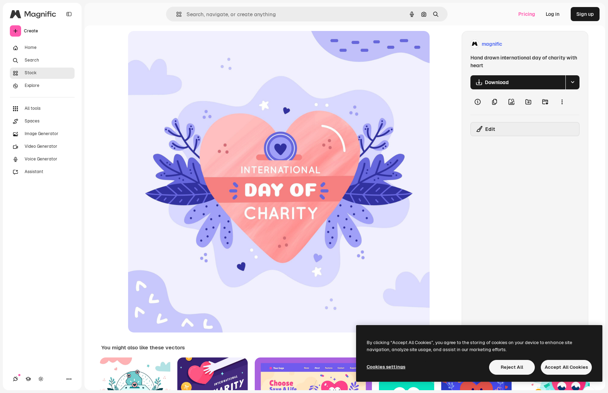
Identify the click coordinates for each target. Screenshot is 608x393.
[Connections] (15, 379)
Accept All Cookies (566, 367)
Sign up (585, 14)
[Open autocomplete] (176, 14)
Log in (552, 14)
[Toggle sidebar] (69, 14)
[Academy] (28, 379)
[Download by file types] (572, 82)
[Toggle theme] (40, 379)
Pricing (526, 14)
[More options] (562, 102)
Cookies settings (386, 367)
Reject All (512, 367)
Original (173, 44)
